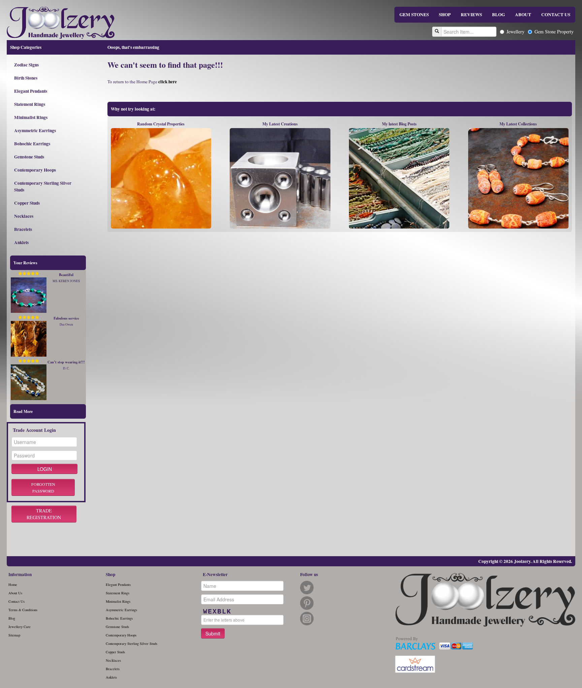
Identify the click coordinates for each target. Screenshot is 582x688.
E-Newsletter (215, 574)
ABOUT (523, 14)
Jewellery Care (19, 626)
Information (20, 574)
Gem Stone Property (554, 31)
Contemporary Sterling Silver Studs (42, 186)
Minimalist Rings (30, 117)
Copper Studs (27, 203)
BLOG (498, 14)
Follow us (309, 574)
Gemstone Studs (29, 156)
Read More (23, 411)
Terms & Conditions (22, 609)
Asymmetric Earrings (35, 130)
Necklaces (23, 216)
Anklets (21, 242)
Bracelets (23, 229)
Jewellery (515, 31)
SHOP (445, 14)
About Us (15, 593)
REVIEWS (471, 14)
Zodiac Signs (26, 64)
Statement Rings (29, 104)
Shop (110, 574)
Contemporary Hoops (35, 170)
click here (167, 81)
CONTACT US (555, 14)
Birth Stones (25, 77)
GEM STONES (414, 14)
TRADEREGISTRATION (44, 513)
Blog (11, 618)
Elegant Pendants (30, 91)
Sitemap (14, 635)
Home (12, 584)
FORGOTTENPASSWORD (43, 487)
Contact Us (16, 601)
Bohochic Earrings (32, 143)
